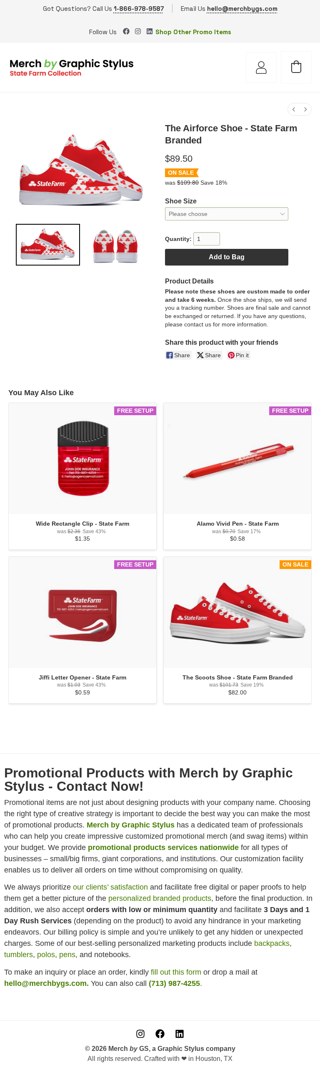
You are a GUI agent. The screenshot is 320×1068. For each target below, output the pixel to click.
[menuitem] (294, 109)
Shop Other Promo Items (193, 32)
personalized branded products (159, 898)
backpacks (272, 943)
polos (46, 954)
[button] (296, 66)
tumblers (18, 954)
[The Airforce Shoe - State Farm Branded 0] (48, 245)
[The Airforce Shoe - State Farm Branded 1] (115, 245)
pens (67, 954)
